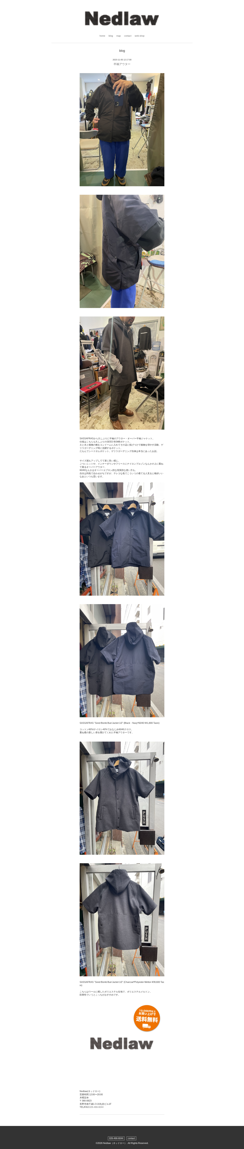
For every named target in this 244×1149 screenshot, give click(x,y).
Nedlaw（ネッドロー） (115, 1143)
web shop (139, 36)
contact (127, 36)
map (118, 36)
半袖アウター (122, 64)
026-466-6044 (96, 1107)
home (102, 36)
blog (111, 36)
